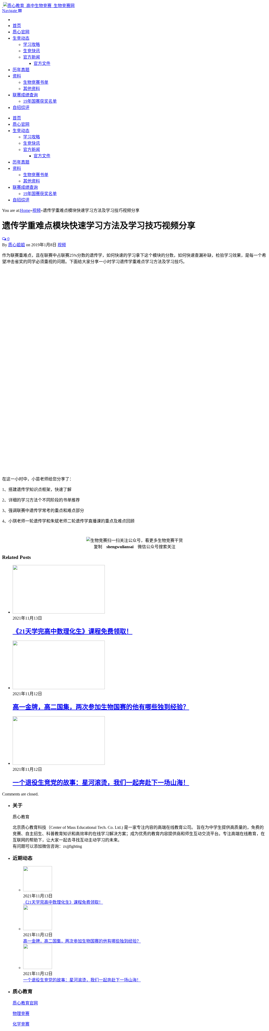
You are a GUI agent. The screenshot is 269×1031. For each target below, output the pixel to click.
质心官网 (21, 32)
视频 (62, 245)
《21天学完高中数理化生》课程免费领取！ (72, 631)
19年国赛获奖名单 (40, 101)
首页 (17, 25)
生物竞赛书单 (35, 82)
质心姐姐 (16, 245)
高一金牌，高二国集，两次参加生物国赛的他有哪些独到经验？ (101, 707)
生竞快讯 (31, 51)
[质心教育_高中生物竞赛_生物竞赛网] (38, 5)
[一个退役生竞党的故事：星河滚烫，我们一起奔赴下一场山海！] (59, 763)
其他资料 (31, 88)
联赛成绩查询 (25, 95)
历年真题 (21, 69)
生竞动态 (21, 38)
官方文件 (42, 63)
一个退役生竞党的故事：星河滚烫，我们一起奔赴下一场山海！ (101, 782)
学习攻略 (31, 44)
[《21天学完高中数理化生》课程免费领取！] (59, 612)
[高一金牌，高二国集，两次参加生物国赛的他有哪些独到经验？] (59, 687)
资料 (17, 76)
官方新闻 (31, 57)
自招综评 (21, 107)
